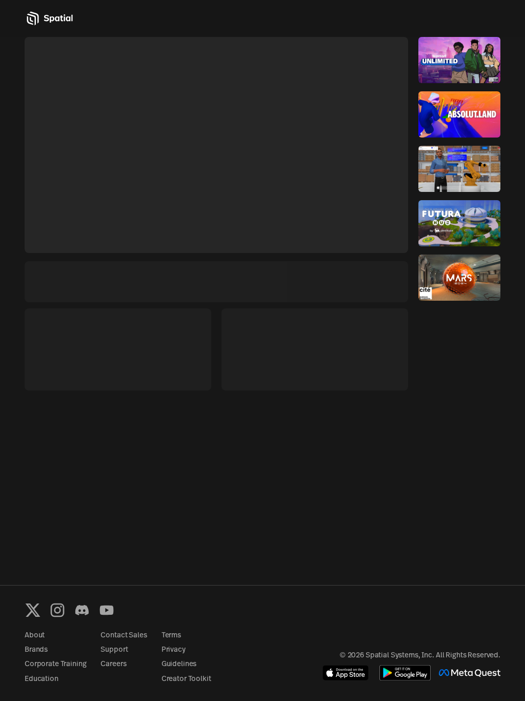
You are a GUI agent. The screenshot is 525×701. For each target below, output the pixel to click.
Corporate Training (55, 664)
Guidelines (179, 664)
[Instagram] (57, 610)
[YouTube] (106, 610)
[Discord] (82, 610)
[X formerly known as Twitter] (33, 610)
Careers (113, 664)
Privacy (173, 650)
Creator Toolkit (186, 679)
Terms (171, 635)
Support (114, 650)
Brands (36, 650)
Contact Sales (123, 635)
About (35, 635)
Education (41, 679)
